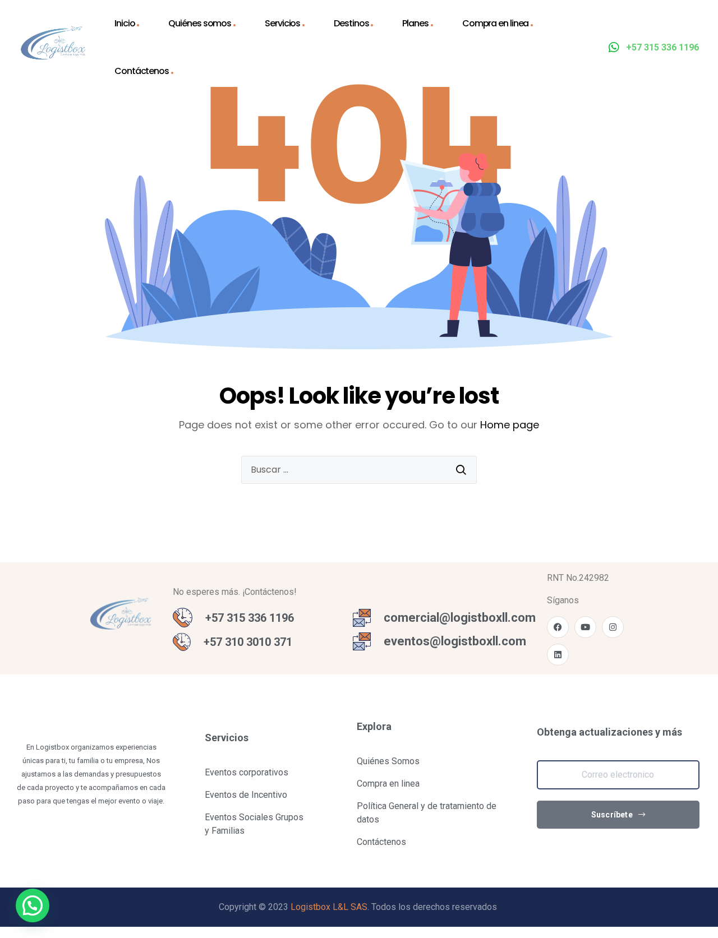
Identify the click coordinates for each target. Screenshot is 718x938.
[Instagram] (613, 627)
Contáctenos (141, 70)
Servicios (282, 23)
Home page (509, 425)
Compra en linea (495, 23)
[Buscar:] (359, 470)
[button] (32, 905)
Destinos (351, 23)
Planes (415, 23)
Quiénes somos (199, 23)
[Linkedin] (558, 655)
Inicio (124, 23)
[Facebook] (558, 627)
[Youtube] (585, 627)
